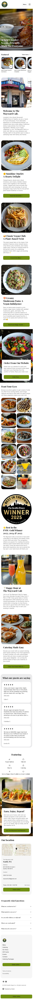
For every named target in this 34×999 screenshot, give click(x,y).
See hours (27, 885)
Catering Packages (8, 959)
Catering (5, 947)
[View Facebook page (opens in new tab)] (3, 982)
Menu (24, 4)
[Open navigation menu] (29, 4)
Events (5, 954)
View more (6, 695)
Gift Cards (6, 952)
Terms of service (7, 971)
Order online (16, 889)
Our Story (5, 949)
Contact (5, 956)
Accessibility (6, 973)
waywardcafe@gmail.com (10, 879)
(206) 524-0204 (7, 876)
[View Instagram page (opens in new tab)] (6, 982)
